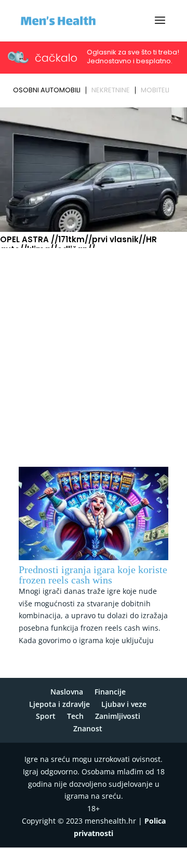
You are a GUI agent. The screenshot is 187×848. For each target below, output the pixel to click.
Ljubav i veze (123, 704)
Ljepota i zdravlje (59, 704)
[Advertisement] (93, 350)
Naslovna (66, 692)
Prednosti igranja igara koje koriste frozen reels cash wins (93, 575)
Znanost (87, 728)
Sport (46, 716)
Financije (110, 692)
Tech (75, 716)
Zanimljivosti (117, 716)
